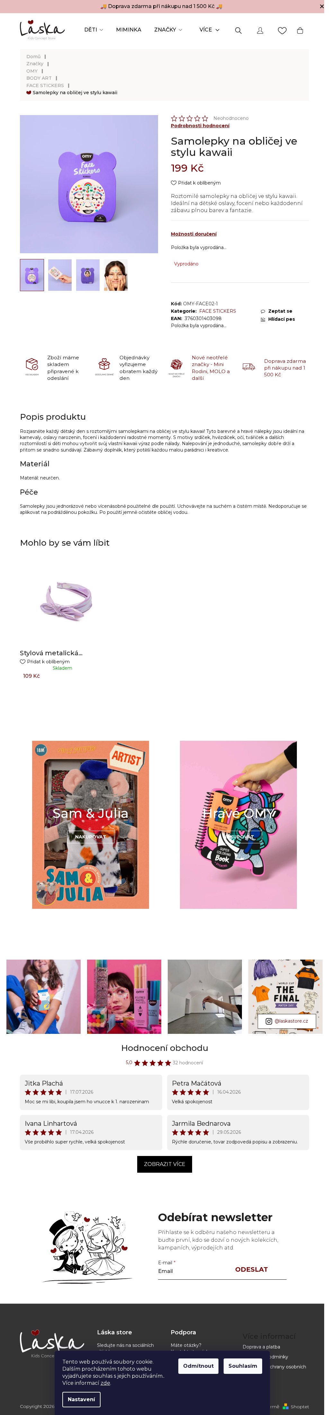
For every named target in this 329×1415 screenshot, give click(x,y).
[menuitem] (94, 30)
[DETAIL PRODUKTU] (62, 602)
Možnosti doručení (194, 234)
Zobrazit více (164, 1164)
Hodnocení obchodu (164, 1048)
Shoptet (300, 1407)
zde (105, 1383)
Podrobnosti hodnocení (200, 126)
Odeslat (251, 1269)
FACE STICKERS (217, 311)
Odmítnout (198, 1366)
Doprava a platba (261, 1347)
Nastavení (81, 1399)
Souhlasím (242, 1366)
